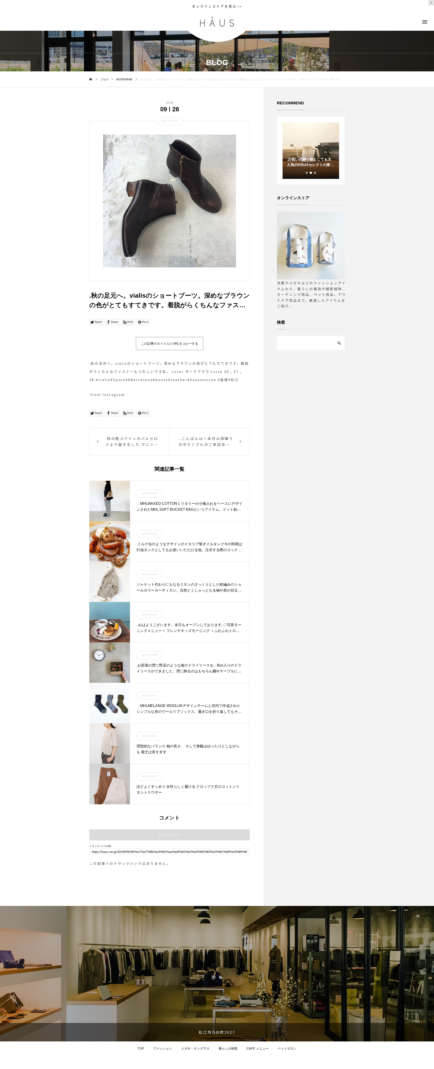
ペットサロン (287, 1048)
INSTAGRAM (169, 121)
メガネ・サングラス (195, 1048)
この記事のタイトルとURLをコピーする (169, 343)
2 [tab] (311, 173)
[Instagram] (213, 977)
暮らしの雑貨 (228, 1048)
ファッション (162, 1048)
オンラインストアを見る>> (217, 6)
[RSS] (220, 977)
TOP (140, 1048)
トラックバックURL (100, 846)
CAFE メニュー (258, 1048)
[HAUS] (217, 22)
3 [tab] (315, 173)
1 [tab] (307, 173)
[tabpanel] (311, 150)
